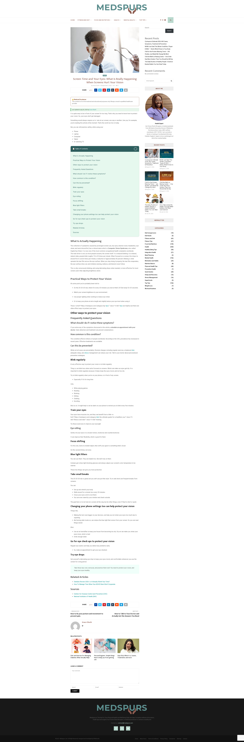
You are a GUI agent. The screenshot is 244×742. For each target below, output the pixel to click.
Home (73, 20)
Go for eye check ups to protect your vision (89, 219)
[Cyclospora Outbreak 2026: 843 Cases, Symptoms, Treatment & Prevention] (152, 153)
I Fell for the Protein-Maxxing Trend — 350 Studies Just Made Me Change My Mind (151, 185)
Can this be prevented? (81, 183)
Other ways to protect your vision (85, 165)
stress (86, 353)
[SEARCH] (171, 81)
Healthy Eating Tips (151, 249)
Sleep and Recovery (151, 274)
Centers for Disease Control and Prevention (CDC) (90, 594)
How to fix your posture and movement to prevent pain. (87, 615)
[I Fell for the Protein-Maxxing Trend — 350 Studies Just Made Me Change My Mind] (152, 176)
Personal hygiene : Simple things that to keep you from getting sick (104, 657)
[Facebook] (161, 20)
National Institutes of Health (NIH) (85, 596)
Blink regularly (78, 187)
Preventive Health (150, 269)
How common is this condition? (84, 178)
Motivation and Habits (151, 261)
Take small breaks (79, 210)
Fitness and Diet (84, 20)
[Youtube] (165, 20)
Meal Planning (149, 255)
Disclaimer (172, 738)
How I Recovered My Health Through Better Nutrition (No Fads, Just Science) (166, 207)
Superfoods (148, 280)
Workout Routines (150, 288)
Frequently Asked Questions (83, 169)
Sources (76, 232)
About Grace (143, 738)
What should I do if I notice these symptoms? (89, 174)
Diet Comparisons (150, 233)
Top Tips (142, 20)
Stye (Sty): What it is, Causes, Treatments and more (127, 656)
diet (133, 350)
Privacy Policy (164, 738)
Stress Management (151, 277)
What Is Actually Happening (83, 156)
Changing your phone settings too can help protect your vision (96, 214)
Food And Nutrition (102, 20)
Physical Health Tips (151, 266)
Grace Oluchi (96, 85)
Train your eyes (79, 192)
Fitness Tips (148, 241)
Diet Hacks (148, 235)
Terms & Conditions (153, 738)
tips (107, 306)
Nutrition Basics (150, 263)
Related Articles (78, 228)
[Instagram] (163, 20)
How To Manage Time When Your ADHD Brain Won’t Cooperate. (95, 584)
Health (116, 20)
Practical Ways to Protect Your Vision (86, 160)
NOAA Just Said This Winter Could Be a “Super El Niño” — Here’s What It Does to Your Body (166, 163)
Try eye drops (78, 223)
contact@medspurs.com (125, 723)
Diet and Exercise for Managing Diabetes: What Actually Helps (81, 656)
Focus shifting (78, 201)
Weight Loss (148, 286)
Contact (185, 738)
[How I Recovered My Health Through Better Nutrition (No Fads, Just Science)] (166, 198)
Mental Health (129, 20)
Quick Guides (149, 272)
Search (147, 27)
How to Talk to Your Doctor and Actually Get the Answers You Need (125, 615)
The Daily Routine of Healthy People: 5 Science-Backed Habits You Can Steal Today (151, 208)
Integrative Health (150, 252)
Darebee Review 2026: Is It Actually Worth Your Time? (92, 582)
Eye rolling (77, 196)
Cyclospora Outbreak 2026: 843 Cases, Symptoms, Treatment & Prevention (152, 162)
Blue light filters (79, 205)
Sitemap (179, 738)
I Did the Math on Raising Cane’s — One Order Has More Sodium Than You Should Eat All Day (166, 186)
